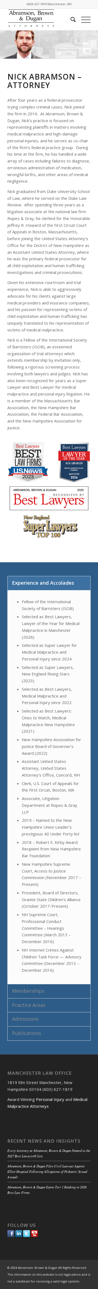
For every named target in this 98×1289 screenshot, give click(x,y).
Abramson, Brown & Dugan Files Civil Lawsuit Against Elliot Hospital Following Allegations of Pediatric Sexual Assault (47, 1171)
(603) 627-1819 (36, 4)
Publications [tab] (26, 1033)
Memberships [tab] (28, 991)
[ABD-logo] (40, 19)
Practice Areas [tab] (28, 1005)
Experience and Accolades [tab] (43, 582)
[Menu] (83, 19)
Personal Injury (50, 1099)
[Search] (70, 19)
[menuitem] (70, 19)
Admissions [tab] (25, 1019)
